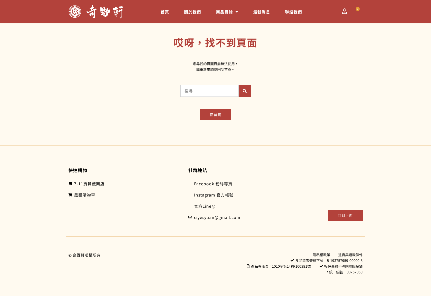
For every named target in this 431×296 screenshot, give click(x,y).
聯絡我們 (293, 12)
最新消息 (261, 12)
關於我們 (192, 12)
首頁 (165, 12)
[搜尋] (245, 91)
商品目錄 (224, 12)
